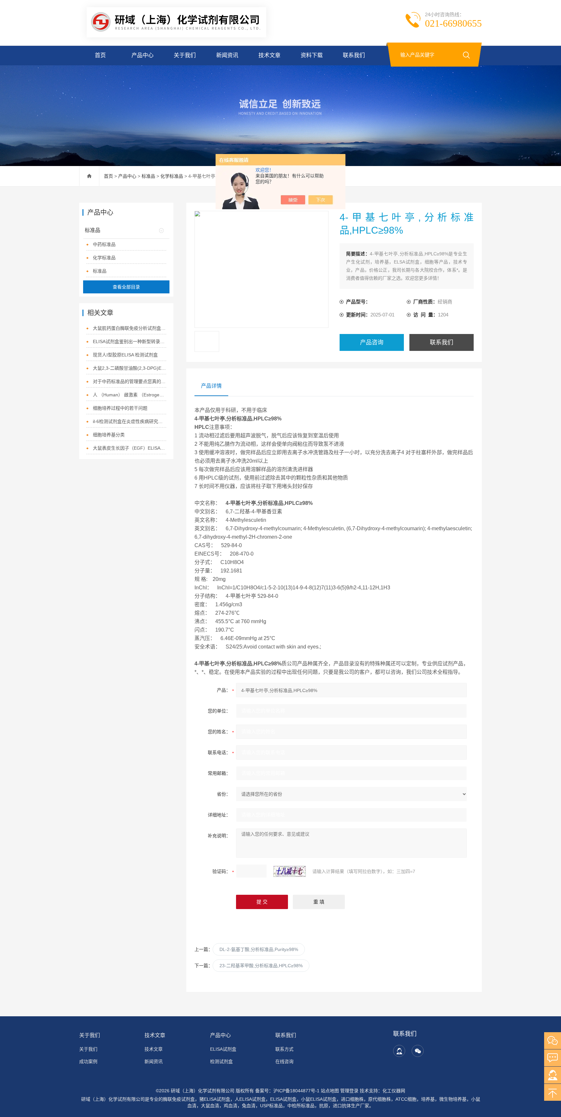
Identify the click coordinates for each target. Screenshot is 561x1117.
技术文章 (269, 55)
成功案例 (88, 1061)
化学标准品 (171, 176)
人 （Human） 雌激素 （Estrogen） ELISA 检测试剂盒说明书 (130, 394)
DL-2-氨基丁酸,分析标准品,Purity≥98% (258, 949)
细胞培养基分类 (109, 434)
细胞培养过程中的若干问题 (120, 408)
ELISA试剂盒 (223, 1049)
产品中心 (142, 55)
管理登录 (349, 1090)
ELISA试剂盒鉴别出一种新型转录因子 (130, 341)
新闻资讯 (227, 55)
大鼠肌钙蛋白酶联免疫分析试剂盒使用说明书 (130, 328)
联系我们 (354, 55)
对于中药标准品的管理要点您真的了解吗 (130, 381)
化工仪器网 (393, 1090)
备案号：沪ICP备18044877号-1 (287, 1090)
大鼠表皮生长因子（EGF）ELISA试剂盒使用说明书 (130, 448)
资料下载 (312, 55)
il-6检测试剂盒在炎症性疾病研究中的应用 (130, 421)
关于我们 (185, 55)
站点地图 (330, 1090)
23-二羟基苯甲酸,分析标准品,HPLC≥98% (261, 965)
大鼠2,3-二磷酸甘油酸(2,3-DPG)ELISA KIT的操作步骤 (130, 368)
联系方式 (284, 1049)
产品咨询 (371, 342)
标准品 (148, 176)
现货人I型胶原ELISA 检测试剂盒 (125, 354)
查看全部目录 (126, 286)
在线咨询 (284, 1061)
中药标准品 (104, 244)
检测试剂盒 (221, 1061)
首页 (100, 55)
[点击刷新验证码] (289, 871)
